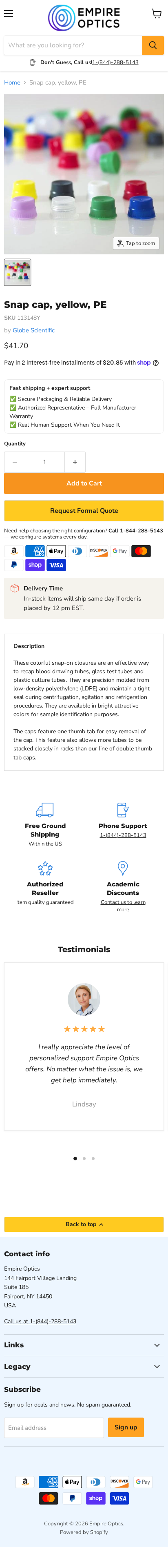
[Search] (153, 45)
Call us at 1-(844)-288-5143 (40, 1321)
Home (12, 82)
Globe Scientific (34, 330)
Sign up (126, 1427)
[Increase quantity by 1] (75, 462)
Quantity (15, 444)
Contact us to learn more (123, 906)
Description (28, 646)
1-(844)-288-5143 (115, 62)
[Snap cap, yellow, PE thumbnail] (17, 272)
